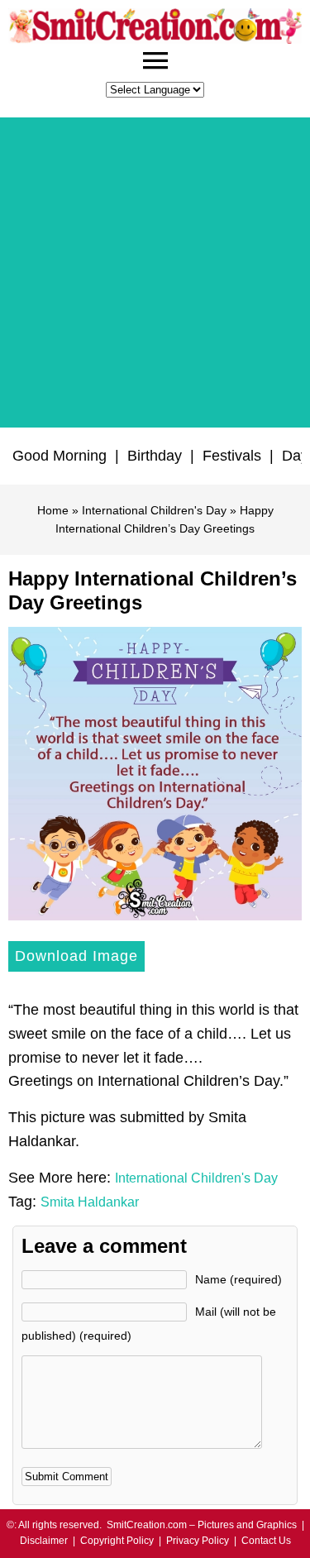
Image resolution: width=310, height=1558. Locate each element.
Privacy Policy (197, 1540)
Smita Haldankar (90, 1202)
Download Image (76, 956)
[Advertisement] (155, 272)
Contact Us (266, 1540)
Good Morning (59, 455)
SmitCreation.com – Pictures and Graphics (202, 1525)
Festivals (232, 455)
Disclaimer (44, 1540)
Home (53, 510)
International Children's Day (154, 510)
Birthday (154, 455)
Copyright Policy (117, 1540)
